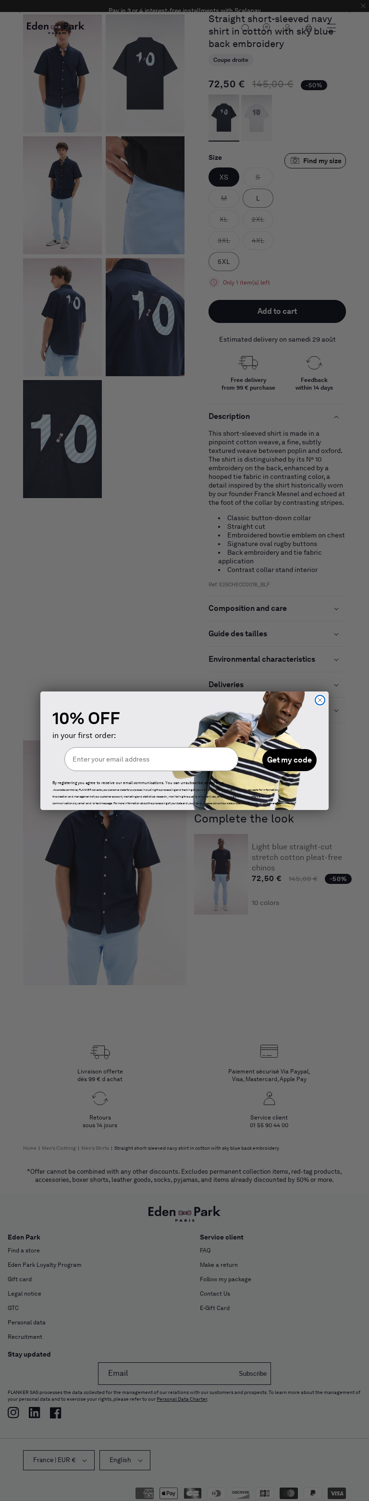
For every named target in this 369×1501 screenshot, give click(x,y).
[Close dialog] (320, 700)
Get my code (289, 759)
